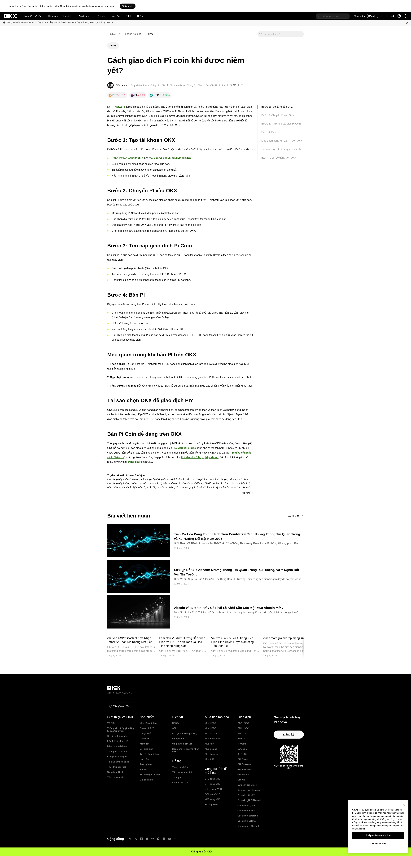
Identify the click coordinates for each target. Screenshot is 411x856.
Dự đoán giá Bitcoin (247, 785)
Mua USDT (210, 723)
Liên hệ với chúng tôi (117, 741)
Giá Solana (243, 774)
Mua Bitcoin (211, 733)
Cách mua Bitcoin (246, 810)
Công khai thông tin (117, 756)
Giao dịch (66, 16)
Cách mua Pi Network (248, 826)
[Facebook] (141, 839)
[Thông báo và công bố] (392, 16)
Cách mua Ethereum (247, 815)
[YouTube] (169, 839)
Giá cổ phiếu (146, 779)
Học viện (115, 16)
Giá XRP (241, 779)
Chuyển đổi (145, 733)
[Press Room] (163, 839)
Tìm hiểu (112, 34)
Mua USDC (210, 728)
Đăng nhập (359, 16)
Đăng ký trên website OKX (128, 158)
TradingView (146, 764)
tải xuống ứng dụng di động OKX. (171, 158)
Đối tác (175, 723)
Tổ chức (100, 16)
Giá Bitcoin (242, 759)
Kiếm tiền (144, 743)
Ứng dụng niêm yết (182, 743)
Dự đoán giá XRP (246, 795)
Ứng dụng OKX (115, 772)
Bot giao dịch (146, 749)
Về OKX (111, 723)
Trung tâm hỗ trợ (180, 767)
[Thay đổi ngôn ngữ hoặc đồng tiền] (405, 16)
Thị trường (53, 16)
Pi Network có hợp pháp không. (200, 457)
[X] (135, 839)
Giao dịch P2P (147, 728)
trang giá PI (135, 461)
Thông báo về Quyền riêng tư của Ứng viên (121, 729)
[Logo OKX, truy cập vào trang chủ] (10, 16)
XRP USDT (243, 754)
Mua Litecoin (211, 754)
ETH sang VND (212, 784)
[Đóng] (404, 805)
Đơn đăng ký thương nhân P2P (185, 750)
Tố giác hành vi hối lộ (118, 761)
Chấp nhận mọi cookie (378, 835)
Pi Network (118, 106)
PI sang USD (211, 804)
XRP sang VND (212, 799)
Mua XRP (209, 759)
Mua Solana (211, 749)
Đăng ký (372, 16)
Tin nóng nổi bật (131, 34)
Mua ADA (209, 743)
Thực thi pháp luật (116, 767)
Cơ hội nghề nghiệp (117, 736)
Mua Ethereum (212, 738)
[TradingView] (152, 839)
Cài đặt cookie (378, 844)
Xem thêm (294, 515)
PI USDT (241, 743)
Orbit (128, 16)
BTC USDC (243, 723)
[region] (378, 826)
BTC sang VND (212, 778)
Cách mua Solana (246, 821)
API (174, 728)
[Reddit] (147, 839)
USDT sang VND (213, 789)
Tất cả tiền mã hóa (149, 754)
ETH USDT (243, 738)
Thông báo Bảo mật (117, 751)
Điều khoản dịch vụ (117, 746)
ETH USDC (243, 728)
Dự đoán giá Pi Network (249, 800)
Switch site (127, 6)
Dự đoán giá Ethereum (249, 790)
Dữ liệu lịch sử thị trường (184, 733)
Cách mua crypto (246, 805)
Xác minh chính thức (182, 772)
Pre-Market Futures (184, 448)
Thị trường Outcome (150, 774)
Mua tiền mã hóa (33, 16)
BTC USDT (243, 733)
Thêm (140, 16)
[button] (260, 34)
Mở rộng (246, 492)
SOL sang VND (212, 794)
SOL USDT (243, 749)
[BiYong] (158, 839)
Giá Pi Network (245, 769)
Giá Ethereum (244, 764)
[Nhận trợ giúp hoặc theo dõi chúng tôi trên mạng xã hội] (399, 16)
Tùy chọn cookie (115, 777)
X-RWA (143, 769)
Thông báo (177, 777)
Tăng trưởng (83, 16)
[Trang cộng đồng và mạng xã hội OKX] (175, 839)
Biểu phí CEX (179, 738)
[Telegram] (130, 839)
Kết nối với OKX (180, 782)
